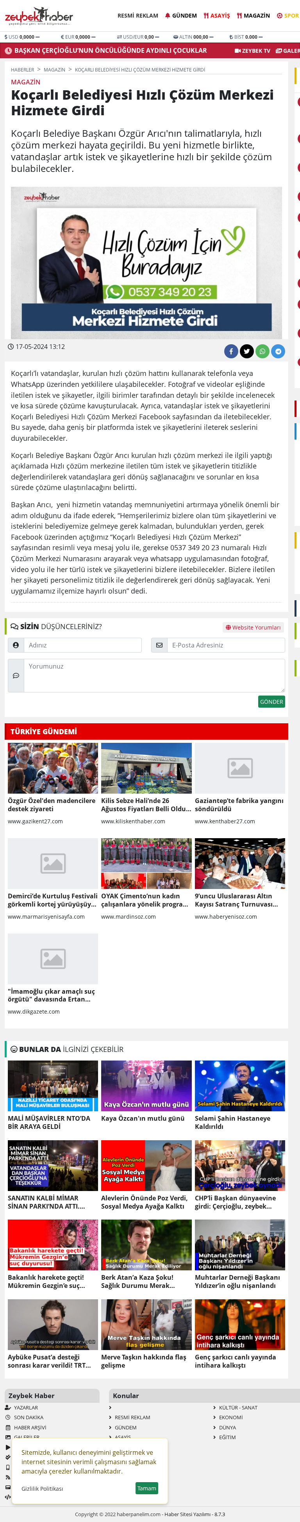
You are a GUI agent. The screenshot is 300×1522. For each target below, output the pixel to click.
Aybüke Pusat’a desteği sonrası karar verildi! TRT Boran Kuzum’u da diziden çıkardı (49, 1361)
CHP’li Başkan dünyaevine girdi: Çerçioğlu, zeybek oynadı (235, 1202)
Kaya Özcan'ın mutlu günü (143, 1118)
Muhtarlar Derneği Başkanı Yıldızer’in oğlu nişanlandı (237, 1281)
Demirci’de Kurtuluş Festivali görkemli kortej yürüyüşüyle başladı (53, 900)
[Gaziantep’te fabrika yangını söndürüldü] (240, 768)
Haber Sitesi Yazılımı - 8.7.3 (194, 1514)
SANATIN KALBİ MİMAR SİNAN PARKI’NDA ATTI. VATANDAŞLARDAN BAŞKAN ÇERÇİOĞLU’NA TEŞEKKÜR (51, 1202)
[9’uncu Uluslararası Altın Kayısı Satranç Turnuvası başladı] (240, 863)
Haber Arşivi (29, 1427)
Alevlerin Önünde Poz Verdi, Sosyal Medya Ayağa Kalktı (144, 1202)
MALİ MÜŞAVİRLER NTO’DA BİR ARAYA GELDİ (49, 1122)
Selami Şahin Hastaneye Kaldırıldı (232, 1122)
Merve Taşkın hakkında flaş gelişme (143, 1361)
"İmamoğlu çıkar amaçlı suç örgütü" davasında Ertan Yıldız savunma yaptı (51, 995)
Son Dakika (28, 1417)
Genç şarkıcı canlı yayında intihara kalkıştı (235, 1361)
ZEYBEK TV (255, 50)
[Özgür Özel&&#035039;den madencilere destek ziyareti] (53, 768)
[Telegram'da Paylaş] (278, 351)
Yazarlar (25, 1407)
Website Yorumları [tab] (256, 627)
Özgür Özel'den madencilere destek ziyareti (51, 805)
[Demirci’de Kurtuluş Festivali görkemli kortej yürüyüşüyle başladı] (53, 863)
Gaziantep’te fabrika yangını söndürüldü (239, 805)
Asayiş (220, 15)
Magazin (257, 15)
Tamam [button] (147, 1488)
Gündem (184, 15)
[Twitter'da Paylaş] (247, 351)
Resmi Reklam (138, 15)
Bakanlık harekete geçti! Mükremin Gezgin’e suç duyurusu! (46, 1281)
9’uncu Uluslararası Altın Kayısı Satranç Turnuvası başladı (234, 900)
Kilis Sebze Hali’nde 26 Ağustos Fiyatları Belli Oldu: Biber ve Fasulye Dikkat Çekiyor (144, 805)
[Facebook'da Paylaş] (231, 351)
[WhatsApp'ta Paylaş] (262, 351)
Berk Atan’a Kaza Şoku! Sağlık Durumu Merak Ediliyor (137, 1281)
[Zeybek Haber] (40, 16)
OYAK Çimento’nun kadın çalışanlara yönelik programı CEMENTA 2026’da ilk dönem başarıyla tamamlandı (146, 900)
